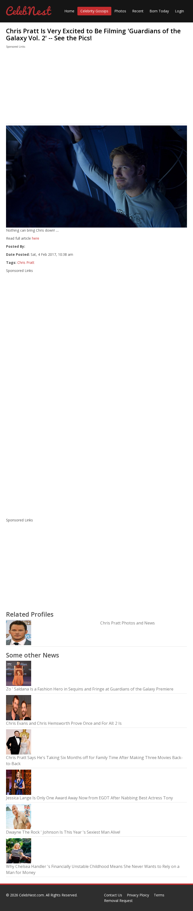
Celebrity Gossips (94, 11)
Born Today (159, 11)
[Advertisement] (96, 87)
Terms (159, 895)
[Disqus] (96, 448)
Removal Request (118, 900)
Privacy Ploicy (138, 895)
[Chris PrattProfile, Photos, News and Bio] (18, 632)
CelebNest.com (31, 895)
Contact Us (113, 895)
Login (179, 11)
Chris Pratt (25, 262)
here (35, 238)
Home (69, 11)
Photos (120, 11)
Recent (137, 11)
